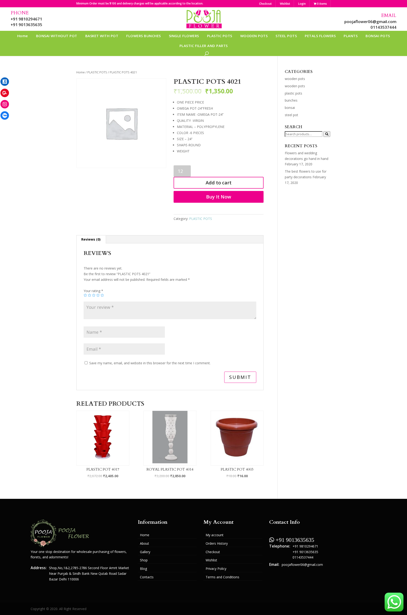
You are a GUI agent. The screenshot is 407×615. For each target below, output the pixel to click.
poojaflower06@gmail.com (370, 21)
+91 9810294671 (26, 19)
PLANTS (351, 35)
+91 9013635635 (26, 24)
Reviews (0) (91, 239)
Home (22, 35)
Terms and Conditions (222, 577)
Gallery (145, 552)
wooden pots (295, 78)
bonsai (290, 107)
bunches (291, 100)
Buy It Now (218, 197)
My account (215, 535)
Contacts (147, 577)
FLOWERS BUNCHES (143, 35)
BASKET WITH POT (101, 35)
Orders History (217, 543)
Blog (143, 568)
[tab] (91, 239)
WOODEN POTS (254, 35)
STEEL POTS (286, 35)
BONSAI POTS (378, 35)
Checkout (265, 4)
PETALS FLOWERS (320, 35)
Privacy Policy (216, 568)
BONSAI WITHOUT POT (56, 35)
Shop (144, 560)
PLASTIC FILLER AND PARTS (203, 45)
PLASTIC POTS (219, 35)
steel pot (291, 115)
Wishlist (285, 4)
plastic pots (293, 93)
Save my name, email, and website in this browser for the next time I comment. (150, 363)
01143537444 (383, 27)
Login (302, 4)
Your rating (93, 291)
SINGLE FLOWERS (184, 35)
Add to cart (219, 182)
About (144, 543)
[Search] (326, 134)
